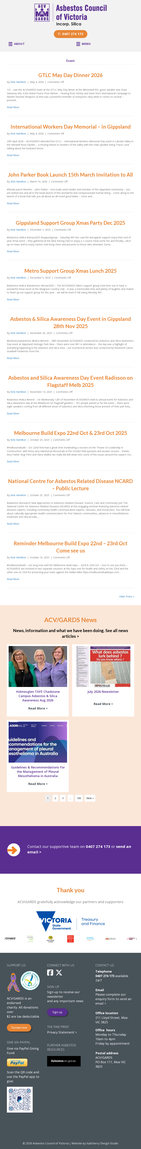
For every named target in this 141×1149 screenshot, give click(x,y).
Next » (90, 798)
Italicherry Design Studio (102, 1143)
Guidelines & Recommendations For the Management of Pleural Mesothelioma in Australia (38, 771)
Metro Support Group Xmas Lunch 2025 (70, 271)
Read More (13, 107)
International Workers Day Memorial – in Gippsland (70, 126)
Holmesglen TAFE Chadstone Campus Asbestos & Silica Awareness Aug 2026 (38, 696)
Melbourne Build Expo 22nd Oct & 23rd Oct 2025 (70, 433)
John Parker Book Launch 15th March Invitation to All (70, 174)
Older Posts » (126, 596)
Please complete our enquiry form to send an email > (113, 998)
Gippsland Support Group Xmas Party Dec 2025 (70, 223)
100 (79, 798)
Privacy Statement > (62, 1032)
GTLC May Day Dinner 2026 (70, 75)
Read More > (38, 708)
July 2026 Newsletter (103, 692)
